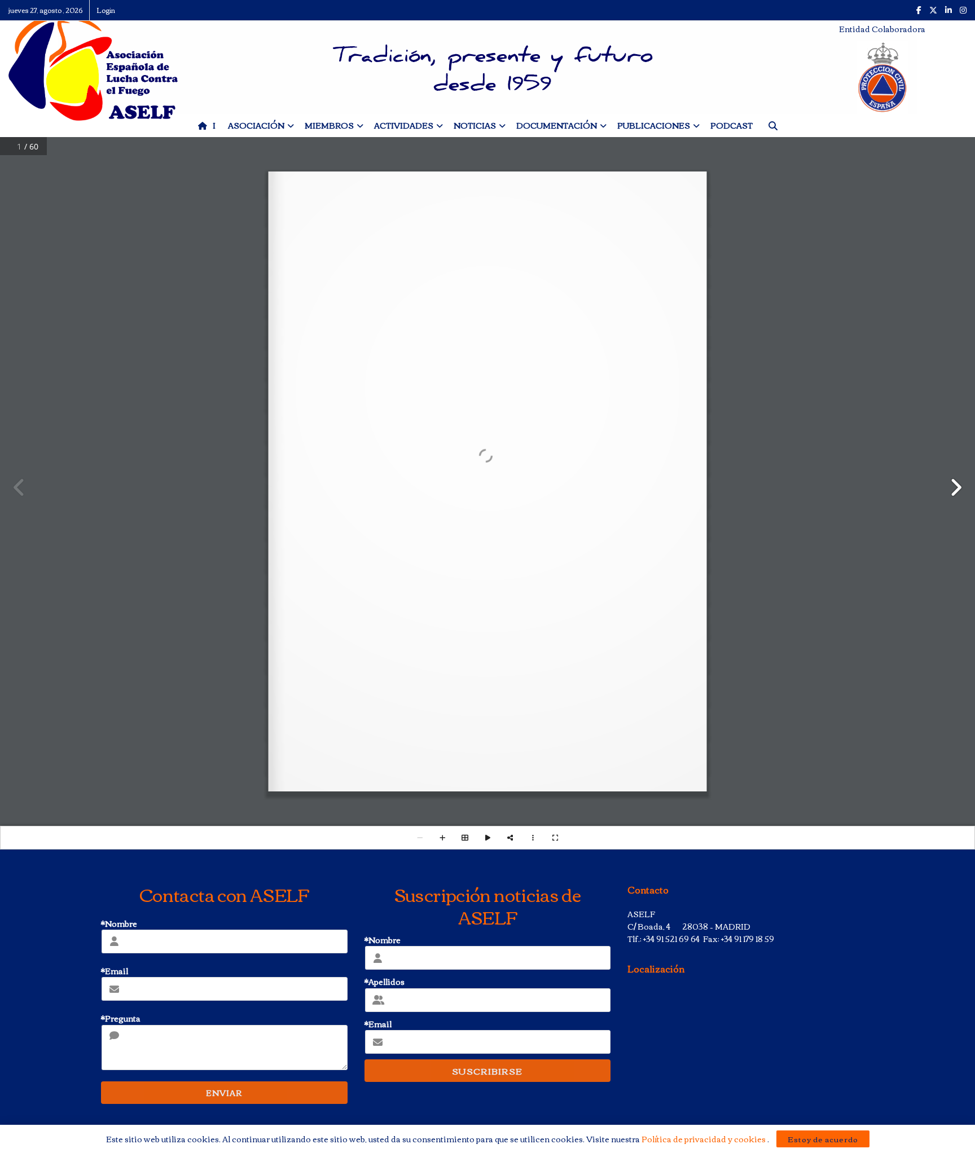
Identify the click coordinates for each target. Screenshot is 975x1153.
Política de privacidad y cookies (704, 1139)
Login (105, 9)
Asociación (256, 125)
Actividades (403, 125)
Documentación (556, 125)
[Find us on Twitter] (933, 10)
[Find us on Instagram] (963, 10)
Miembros (329, 125)
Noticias (475, 125)
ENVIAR (224, 1092)
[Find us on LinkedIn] (948, 10)
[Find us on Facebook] (918, 10)
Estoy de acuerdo (823, 1139)
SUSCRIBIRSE (487, 1071)
